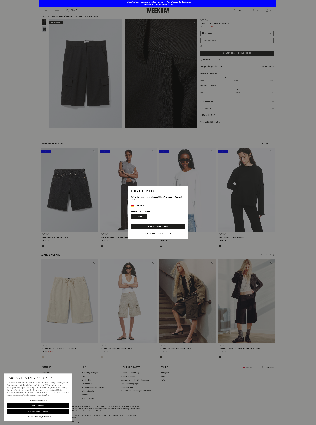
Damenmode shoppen (150, 4)
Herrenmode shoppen (166, 4)
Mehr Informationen (38, 400)
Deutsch (139, 216)
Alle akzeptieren (38, 405)
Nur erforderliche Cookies (38, 412)
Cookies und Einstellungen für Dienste (38, 417)
